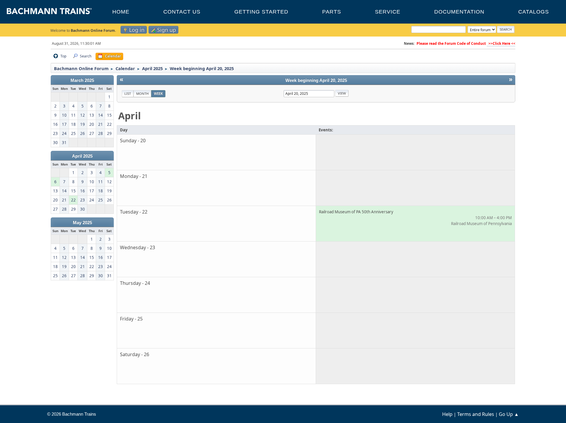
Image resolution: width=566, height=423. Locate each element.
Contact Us (181, 12)
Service (387, 12)
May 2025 (82, 222)
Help (447, 414)
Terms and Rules (475, 414)
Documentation (459, 12)
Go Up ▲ (509, 414)
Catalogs (533, 12)
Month (142, 93)
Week (158, 93)
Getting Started (261, 12)
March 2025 (82, 80)
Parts (331, 12)
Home (120, 12)
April (129, 115)
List (127, 93)
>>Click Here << (501, 43)
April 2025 (82, 156)
